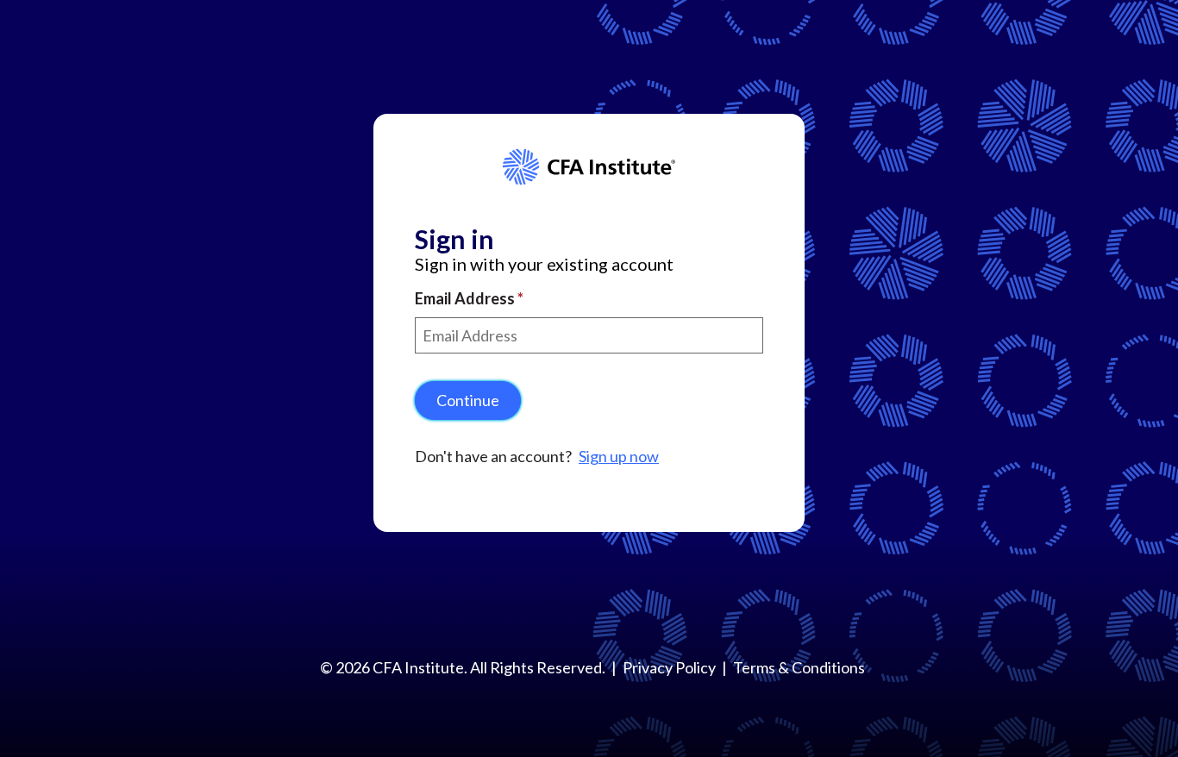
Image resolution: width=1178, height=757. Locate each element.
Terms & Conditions (799, 667)
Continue (467, 400)
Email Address (466, 298)
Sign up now (619, 456)
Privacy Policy (669, 667)
